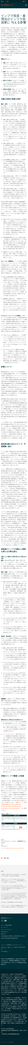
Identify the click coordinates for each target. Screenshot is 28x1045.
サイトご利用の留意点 (6, 925)
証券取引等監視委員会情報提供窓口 (9, 938)
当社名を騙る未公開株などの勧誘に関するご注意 (13, 936)
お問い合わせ (4, 931)
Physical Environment (19, 848)
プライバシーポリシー (6, 929)
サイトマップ (4, 927)
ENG (8, 1)
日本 (3, 1)
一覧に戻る (6, 858)
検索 (23, 1)
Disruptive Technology (9, 848)
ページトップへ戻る (8, 1042)
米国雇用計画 (11, 41)
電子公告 (3, 933)
